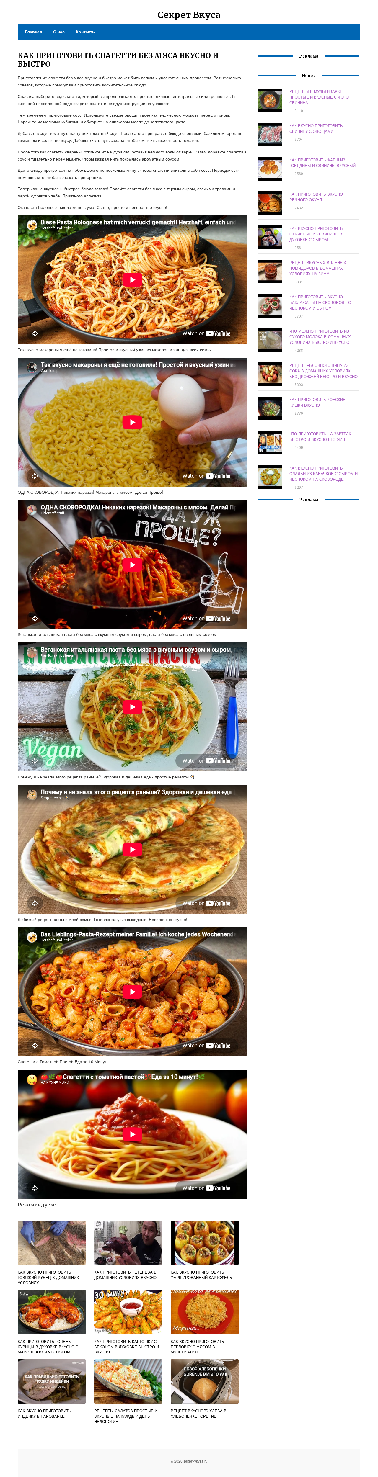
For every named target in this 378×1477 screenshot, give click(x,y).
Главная (33, 32)
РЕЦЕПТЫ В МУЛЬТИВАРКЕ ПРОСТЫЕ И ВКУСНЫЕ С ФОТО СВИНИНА (319, 97)
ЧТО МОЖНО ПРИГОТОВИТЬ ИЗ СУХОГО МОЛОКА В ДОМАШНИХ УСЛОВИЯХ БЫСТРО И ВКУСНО (320, 336)
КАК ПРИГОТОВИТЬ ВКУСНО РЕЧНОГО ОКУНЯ (316, 196)
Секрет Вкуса (189, 14)
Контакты (86, 32)
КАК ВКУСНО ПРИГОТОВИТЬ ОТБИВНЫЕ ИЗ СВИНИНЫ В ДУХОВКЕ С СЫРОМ (316, 233)
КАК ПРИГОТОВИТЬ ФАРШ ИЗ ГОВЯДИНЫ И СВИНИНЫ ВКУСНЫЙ (322, 162)
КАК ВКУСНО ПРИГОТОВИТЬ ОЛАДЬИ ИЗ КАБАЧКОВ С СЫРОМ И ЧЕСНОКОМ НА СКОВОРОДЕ (323, 473)
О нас (59, 32)
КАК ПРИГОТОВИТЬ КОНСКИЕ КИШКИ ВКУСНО (317, 402)
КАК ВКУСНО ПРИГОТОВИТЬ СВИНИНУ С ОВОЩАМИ (316, 128)
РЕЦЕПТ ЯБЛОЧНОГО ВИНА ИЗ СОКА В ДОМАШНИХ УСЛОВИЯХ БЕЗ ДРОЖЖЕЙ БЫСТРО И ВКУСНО (323, 370)
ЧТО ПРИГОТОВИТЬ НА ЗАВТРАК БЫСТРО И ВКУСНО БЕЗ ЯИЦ (320, 436)
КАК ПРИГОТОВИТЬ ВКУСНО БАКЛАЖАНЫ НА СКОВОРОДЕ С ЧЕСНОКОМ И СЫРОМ (320, 302)
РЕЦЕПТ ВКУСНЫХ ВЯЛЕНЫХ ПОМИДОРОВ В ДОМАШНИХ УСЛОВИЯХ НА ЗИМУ (317, 268)
